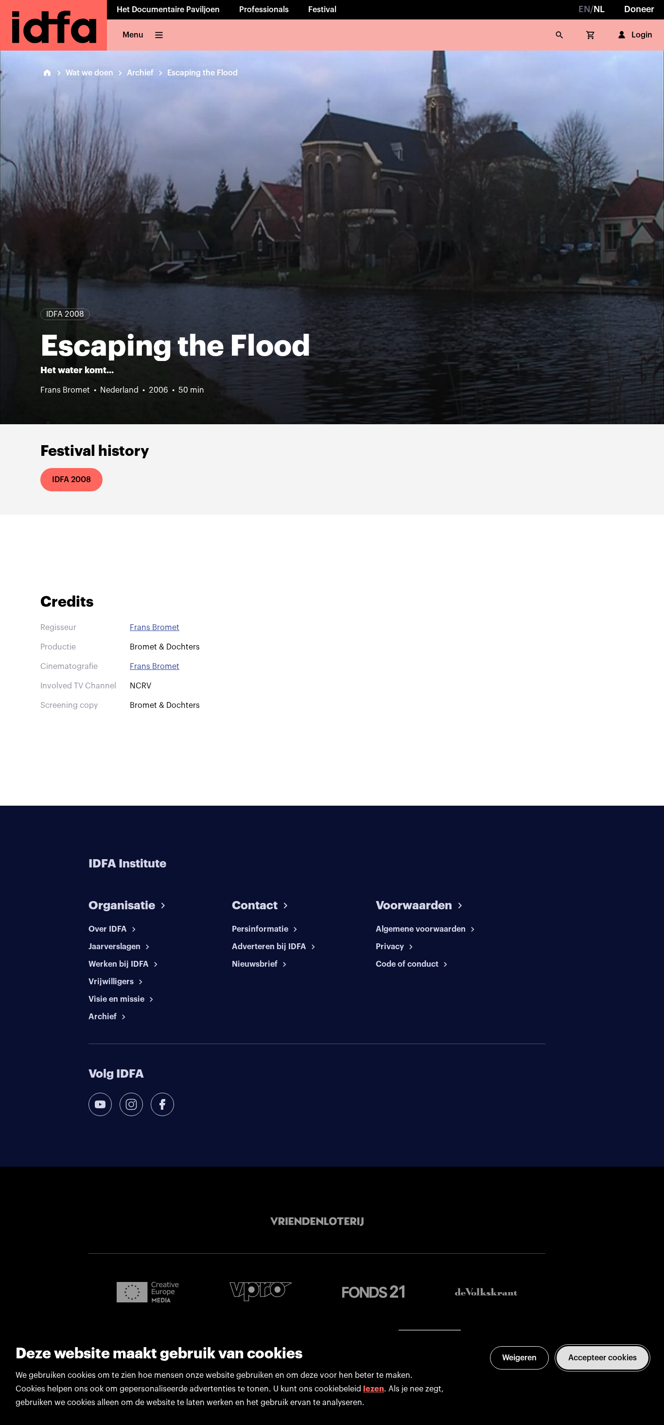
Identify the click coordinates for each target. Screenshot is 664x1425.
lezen (373, 1389)
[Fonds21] (373, 1292)
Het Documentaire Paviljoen (168, 10)
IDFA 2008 (71, 480)
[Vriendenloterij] (317, 1221)
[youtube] (100, 1104)
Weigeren (519, 1358)
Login (641, 35)
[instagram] (131, 1104)
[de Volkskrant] (486, 1292)
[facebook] (162, 1104)
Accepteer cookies (602, 1358)
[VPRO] (260, 1291)
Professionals (264, 10)
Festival (322, 10)
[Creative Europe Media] (148, 1291)
